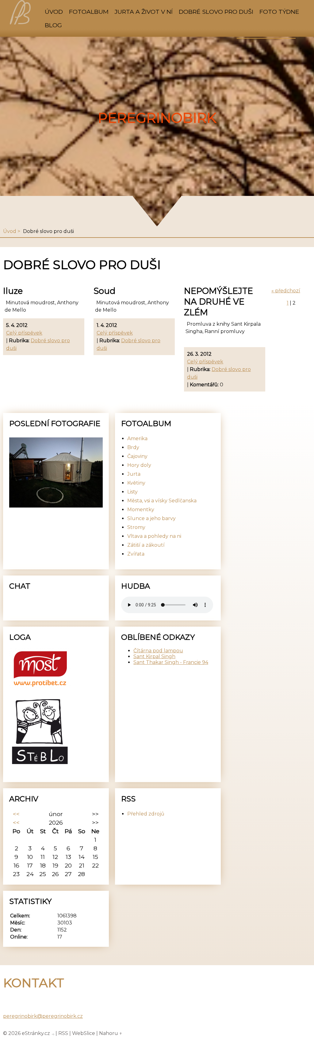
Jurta (133, 474)
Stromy (136, 527)
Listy (132, 492)
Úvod (54, 11)
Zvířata (135, 554)
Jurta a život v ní (144, 11)
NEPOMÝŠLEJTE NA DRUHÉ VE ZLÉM (218, 301)
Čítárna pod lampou (158, 651)
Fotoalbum (89, 11)
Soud (105, 291)
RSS (63, 1033)
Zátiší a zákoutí (146, 545)
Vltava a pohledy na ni (154, 536)
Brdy (133, 447)
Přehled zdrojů (145, 814)
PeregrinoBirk (157, 118)
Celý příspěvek (24, 333)
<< (16, 814)
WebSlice (83, 1033)
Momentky (140, 509)
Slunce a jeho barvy (151, 518)
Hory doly (139, 465)
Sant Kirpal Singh (154, 656)
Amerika (137, 438)
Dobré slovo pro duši (216, 11)
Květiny (136, 483)
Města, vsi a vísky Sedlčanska (162, 501)
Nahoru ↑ (110, 1033)
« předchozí (285, 291)
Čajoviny (137, 456)
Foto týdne (279, 11)
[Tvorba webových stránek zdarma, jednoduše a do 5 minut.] (53, 1034)
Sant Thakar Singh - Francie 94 (170, 662)
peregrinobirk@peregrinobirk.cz (43, 1016)
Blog (53, 25)
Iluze (13, 291)
